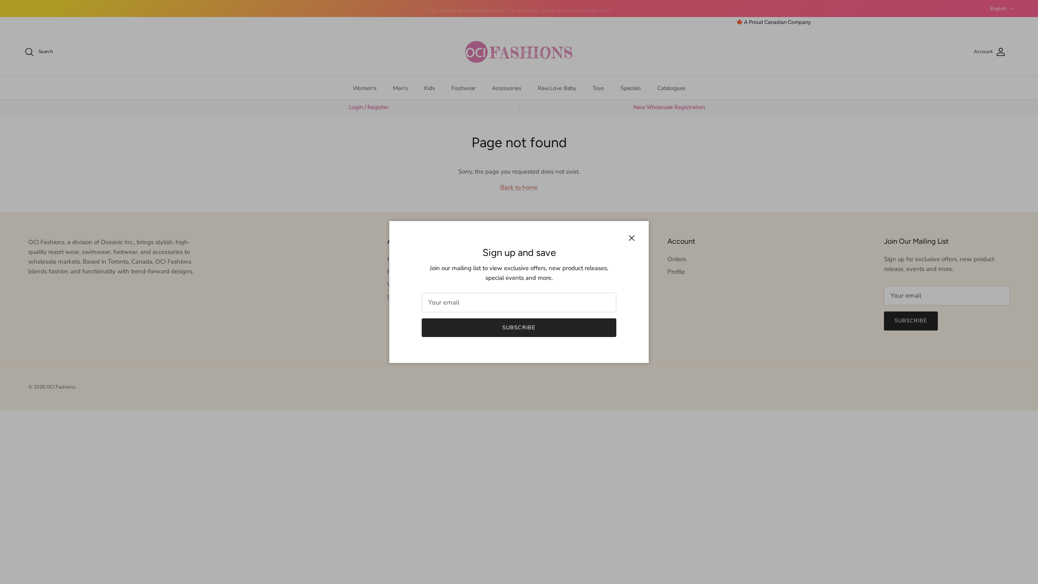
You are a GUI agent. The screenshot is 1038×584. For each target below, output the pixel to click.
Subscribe (518, 327)
